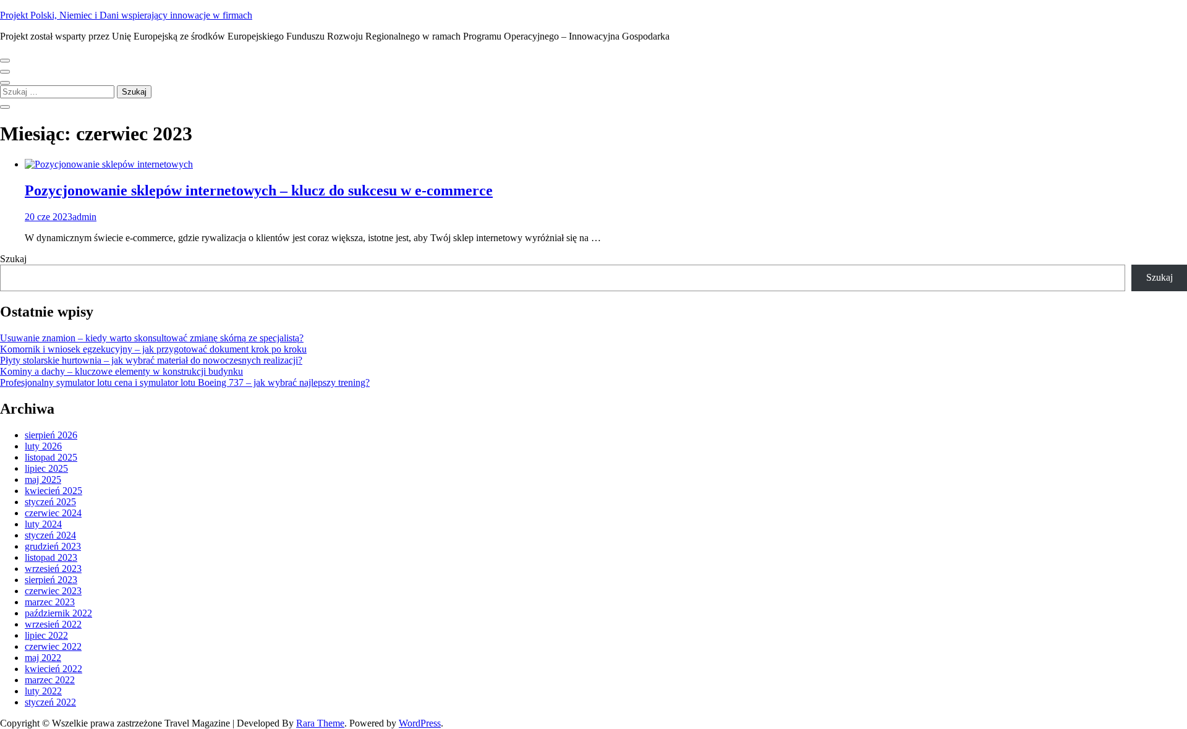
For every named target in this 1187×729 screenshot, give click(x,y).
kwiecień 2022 (53, 668)
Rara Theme (320, 723)
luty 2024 (43, 524)
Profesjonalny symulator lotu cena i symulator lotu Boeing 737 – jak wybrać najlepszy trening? (185, 382)
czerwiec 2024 (53, 513)
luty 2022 (43, 691)
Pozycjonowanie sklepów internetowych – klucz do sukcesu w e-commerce (259, 190)
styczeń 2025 (50, 502)
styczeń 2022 (50, 702)
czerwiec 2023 (53, 591)
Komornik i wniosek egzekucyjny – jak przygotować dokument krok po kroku (153, 349)
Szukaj (13, 259)
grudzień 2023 (53, 546)
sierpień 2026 (51, 435)
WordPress (420, 723)
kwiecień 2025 (53, 490)
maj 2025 (43, 479)
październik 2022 (58, 613)
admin (84, 216)
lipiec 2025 (46, 468)
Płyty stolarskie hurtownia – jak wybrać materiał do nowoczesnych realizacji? (151, 360)
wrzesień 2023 (53, 568)
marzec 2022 (50, 680)
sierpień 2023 (51, 579)
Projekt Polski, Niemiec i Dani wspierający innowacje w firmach (126, 15)
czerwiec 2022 (53, 646)
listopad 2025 (51, 457)
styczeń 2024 (50, 535)
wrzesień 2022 (53, 624)
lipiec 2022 (46, 635)
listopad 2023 (51, 557)
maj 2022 (43, 657)
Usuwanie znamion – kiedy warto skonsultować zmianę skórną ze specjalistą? (152, 338)
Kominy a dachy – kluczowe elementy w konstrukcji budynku (121, 371)
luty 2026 (43, 446)
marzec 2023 (50, 602)
